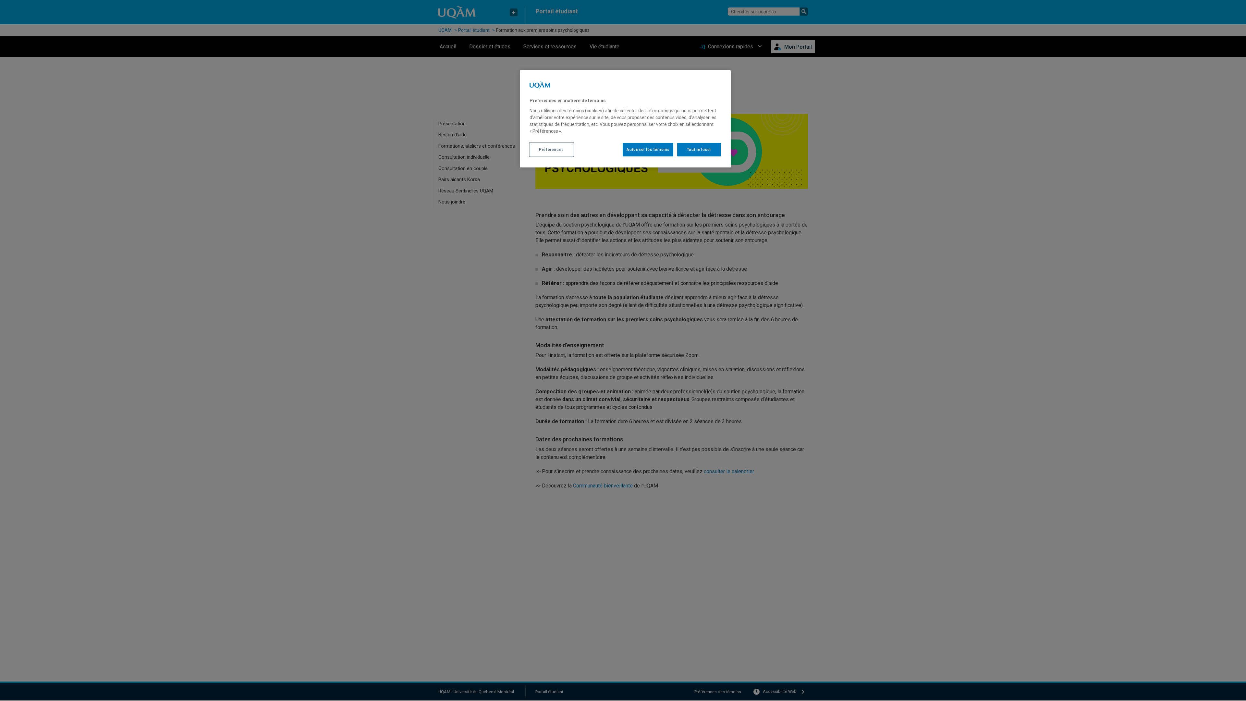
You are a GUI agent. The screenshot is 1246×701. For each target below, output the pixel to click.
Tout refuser (699, 149)
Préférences (551, 149)
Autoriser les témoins (648, 149)
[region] (625, 118)
